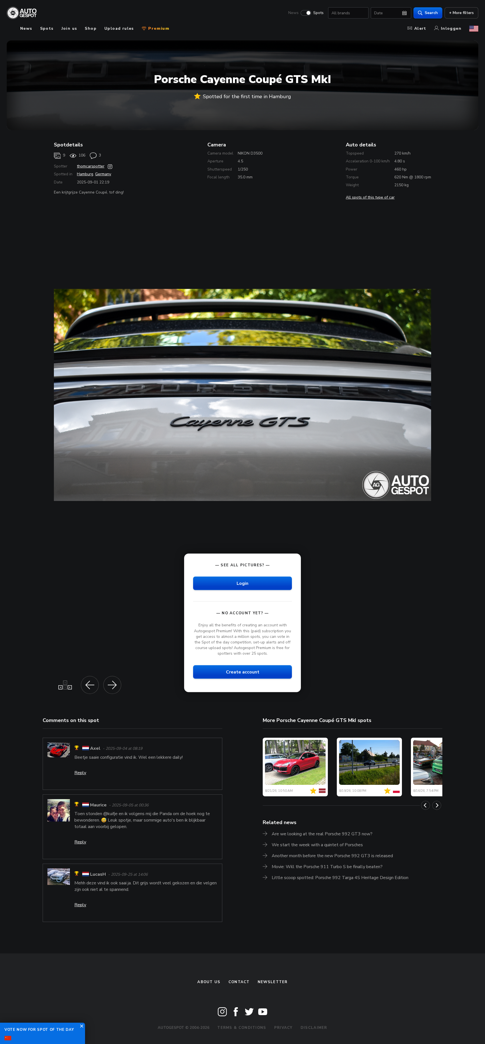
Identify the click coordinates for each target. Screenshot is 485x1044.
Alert (420, 28)
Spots (318, 13)
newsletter (273, 982)
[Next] (436, 805)
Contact (239, 982)
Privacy (283, 1027)
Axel (95, 749)
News (293, 13)
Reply (80, 773)
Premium (158, 28)
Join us (69, 28)
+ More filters (461, 12)
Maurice (98, 805)
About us (208, 982)
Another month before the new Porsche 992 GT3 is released (332, 856)
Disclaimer (314, 1027)
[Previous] (425, 805)
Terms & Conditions (241, 1027)
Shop (91, 28)
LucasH (98, 874)
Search (431, 12)
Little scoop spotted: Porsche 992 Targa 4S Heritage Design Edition (340, 878)
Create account (242, 672)
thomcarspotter (90, 166)
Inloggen (451, 28)
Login (242, 583)
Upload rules (119, 28)
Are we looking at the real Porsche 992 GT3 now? (322, 834)
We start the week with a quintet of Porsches (317, 845)
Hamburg (85, 174)
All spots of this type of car (370, 197)
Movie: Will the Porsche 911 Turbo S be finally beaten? (327, 867)
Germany (103, 174)
